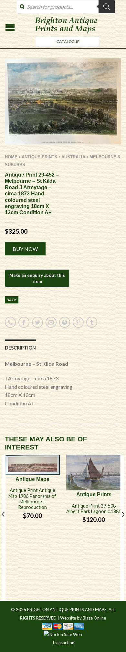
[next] (122, 527)
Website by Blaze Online (83, 618)
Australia (73, 156)
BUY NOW (25, 249)
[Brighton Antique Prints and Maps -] (66, 48)
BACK (11, 299)
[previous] (3, 527)
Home (11, 156)
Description (20, 348)
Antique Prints (39, 156)
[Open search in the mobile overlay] (66, 6)
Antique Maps (32, 479)
